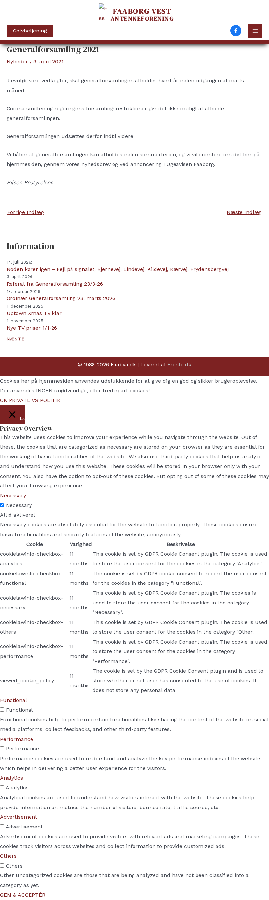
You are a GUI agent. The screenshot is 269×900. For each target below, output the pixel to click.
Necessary (19, 505)
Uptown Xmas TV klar (34, 313)
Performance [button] (16, 739)
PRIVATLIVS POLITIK (35, 400)
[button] (30, 31)
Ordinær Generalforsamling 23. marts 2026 (61, 298)
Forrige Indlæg (25, 212)
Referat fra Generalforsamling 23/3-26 (55, 284)
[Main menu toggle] (255, 31)
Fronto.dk (179, 364)
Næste (16, 339)
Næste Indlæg (244, 212)
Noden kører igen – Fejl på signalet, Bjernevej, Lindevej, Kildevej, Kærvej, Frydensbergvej (118, 269)
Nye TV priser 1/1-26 (32, 328)
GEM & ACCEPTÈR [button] (22, 895)
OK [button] (3, 400)
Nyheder (17, 61)
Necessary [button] (13, 495)
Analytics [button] (11, 778)
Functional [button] (13, 700)
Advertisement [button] (18, 817)
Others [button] (8, 856)
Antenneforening (142, 15)
